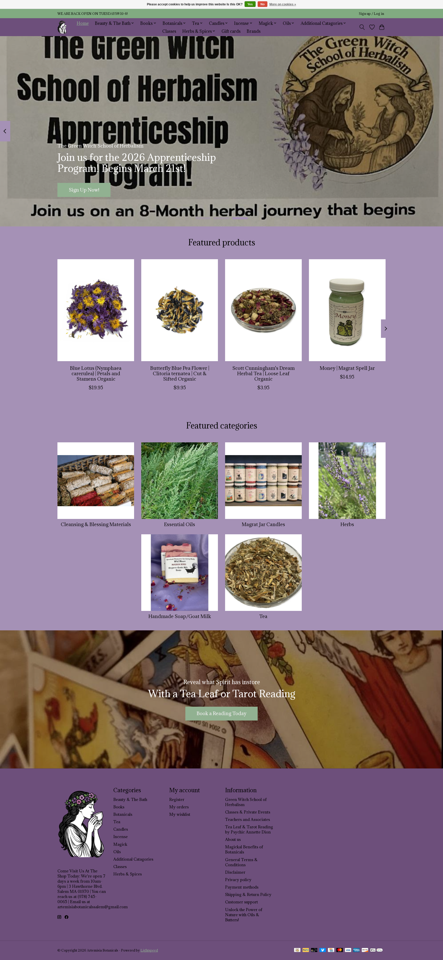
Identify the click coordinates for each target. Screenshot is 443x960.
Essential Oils (179, 524)
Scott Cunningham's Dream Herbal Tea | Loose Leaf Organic (263, 373)
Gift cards (231, 31)
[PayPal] (306, 950)
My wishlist (179, 814)
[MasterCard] (339, 950)
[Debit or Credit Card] (314, 950)
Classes (169, 31)
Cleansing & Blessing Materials (96, 524)
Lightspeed (149, 950)
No (262, 4)
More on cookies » (282, 4)
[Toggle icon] (362, 27)
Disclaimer (235, 872)
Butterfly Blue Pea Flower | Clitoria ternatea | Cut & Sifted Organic (179, 373)
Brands (253, 31)
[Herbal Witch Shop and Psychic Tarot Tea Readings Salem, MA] (62, 27)
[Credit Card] (331, 950)
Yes (250, 4)
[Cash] (297, 950)
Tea (263, 616)
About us (233, 839)
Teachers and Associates (247, 819)
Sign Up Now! (84, 189)
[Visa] (348, 950)
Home (83, 23)
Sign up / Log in (371, 14)
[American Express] (356, 950)
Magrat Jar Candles (263, 524)
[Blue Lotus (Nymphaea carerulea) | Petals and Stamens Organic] (95, 310)
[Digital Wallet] (376, 950)
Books (118, 806)
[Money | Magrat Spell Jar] (347, 310)
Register (176, 799)
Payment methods (241, 887)
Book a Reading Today (221, 713)
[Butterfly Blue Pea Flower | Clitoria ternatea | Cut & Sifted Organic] (179, 310)
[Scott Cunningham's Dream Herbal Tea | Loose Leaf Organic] (263, 310)
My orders (179, 806)
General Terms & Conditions (241, 862)
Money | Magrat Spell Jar (347, 368)
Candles (120, 829)
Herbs (347, 524)
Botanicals (122, 814)
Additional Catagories (133, 859)
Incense (120, 836)
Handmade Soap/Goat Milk (179, 616)
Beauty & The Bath (130, 799)
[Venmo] (322, 950)
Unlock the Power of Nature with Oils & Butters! (243, 914)
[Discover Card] (365, 950)
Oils (117, 851)
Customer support (241, 901)
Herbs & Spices (127, 873)
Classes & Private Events (247, 812)
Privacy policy (238, 879)
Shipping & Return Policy (248, 894)
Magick (120, 844)
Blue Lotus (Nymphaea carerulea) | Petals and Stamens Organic (96, 373)
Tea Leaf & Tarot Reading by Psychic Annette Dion (249, 829)
